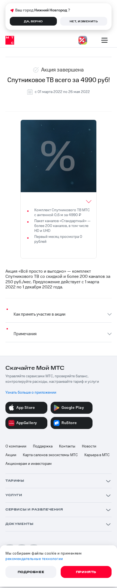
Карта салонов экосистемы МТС (50, 455)
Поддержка (43, 446)
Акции (10, 455)
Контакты (67, 446)
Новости (89, 446)
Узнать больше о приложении (30, 392)
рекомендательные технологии (34, 559)
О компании (15, 446)
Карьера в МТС (97, 455)
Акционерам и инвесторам (28, 463)
